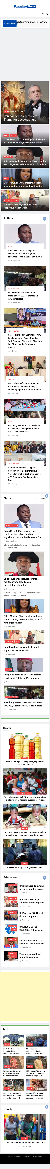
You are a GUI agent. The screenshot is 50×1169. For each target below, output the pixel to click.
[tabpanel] (25, 1131)
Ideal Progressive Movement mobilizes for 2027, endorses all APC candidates (23, 295)
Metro (7, 1044)
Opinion (9, 669)
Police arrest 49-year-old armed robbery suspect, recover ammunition (12, 1073)
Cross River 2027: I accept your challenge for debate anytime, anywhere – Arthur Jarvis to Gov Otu (24, 142)
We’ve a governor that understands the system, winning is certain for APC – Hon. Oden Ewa (24, 428)
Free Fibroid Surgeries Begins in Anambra (25, 868)
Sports (24, 1138)
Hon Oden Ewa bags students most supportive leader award (32, 902)
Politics (14, 111)
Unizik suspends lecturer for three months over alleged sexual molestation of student (21, 582)
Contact (17, 1157)
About (10, 1157)
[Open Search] (43, 14)
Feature (21, 793)
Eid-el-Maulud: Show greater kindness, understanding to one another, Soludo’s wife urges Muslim (23, 186)
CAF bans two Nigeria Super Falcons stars (25, 1142)
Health (24, 758)
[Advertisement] (25, 54)
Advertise (26, 1157)
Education (8, 157)
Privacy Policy (37, 1157)
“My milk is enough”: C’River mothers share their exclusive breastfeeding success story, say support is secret (25, 800)
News (7, 111)
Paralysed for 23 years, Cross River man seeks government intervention (35, 1095)
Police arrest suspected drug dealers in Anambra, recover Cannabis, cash (12, 1095)
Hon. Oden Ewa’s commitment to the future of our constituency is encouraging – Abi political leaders (24, 386)
